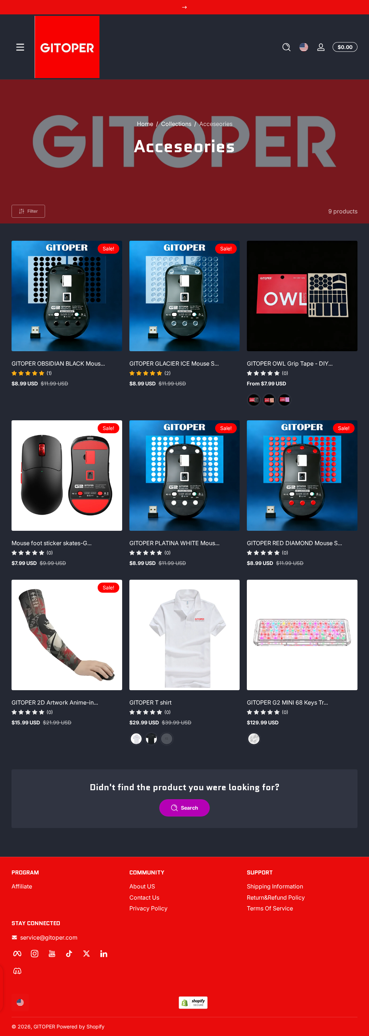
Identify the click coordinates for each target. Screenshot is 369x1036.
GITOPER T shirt (150, 702)
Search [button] (189, 808)
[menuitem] (67, 886)
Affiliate (22, 886)
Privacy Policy (148, 908)
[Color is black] (151, 738)
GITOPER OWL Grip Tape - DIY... (290, 363)
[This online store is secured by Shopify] (193, 1002)
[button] (286, 47)
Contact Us (144, 897)
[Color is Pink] (284, 399)
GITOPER (44, 1026)
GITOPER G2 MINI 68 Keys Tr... (287, 702)
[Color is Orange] (269, 399)
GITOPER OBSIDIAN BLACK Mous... (58, 363)
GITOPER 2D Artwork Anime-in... (55, 702)
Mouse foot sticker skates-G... (52, 543)
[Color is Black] (253, 399)
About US (142, 886)
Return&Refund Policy (276, 897)
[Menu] (20, 47)
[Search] (286, 47)
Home (145, 123)
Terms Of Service (270, 908)
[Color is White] (136, 738)
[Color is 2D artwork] (166, 738)
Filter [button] (32, 211)
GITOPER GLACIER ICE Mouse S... (174, 363)
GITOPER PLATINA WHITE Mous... (174, 543)
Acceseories (215, 123)
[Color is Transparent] (253, 738)
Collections (176, 123)
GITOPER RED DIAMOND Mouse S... (294, 543)
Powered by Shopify (81, 1026)
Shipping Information (275, 886)
